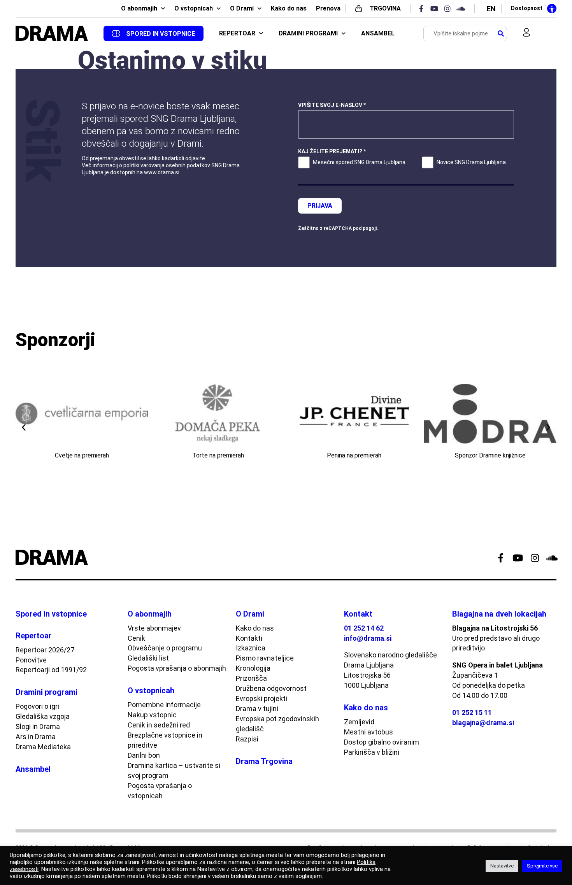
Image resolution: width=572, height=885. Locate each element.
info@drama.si (367, 638)
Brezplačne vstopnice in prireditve (165, 740)
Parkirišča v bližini (371, 752)
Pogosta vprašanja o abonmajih (177, 668)
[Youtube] (436, 8)
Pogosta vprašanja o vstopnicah (160, 791)
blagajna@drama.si (483, 723)
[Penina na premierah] (354, 413)
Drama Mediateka (43, 747)
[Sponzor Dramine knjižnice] (490, 413)
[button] (23, 427)
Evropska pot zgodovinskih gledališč (277, 724)
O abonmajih (139, 8)
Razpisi (247, 739)
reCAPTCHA (338, 228)
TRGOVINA (385, 8)
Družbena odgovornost (271, 688)
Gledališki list (148, 658)
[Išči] (500, 33)
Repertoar (34, 635)
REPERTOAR (237, 33)
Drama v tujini (257, 708)
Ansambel (33, 769)
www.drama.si (161, 172)
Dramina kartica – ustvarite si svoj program (174, 770)
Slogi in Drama (38, 726)
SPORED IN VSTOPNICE (160, 33)
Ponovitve (31, 660)
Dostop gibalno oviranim (381, 742)
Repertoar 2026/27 (45, 650)
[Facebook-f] (423, 8)
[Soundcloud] (463, 8)
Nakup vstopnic (152, 715)
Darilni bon (144, 755)
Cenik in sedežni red (159, 725)
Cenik (136, 638)
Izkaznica (250, 648)
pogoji (370, 228)
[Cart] (543, 33)
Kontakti (249, 638)
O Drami (242, 8)
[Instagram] (449, 8)
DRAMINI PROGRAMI (308, 33)
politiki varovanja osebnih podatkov (166, 165)
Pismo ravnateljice (265, 658)
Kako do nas (289, 8)
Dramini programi (46, 692)
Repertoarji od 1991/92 (51, 670)
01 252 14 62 (364, 628)
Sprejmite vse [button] (542, 866)
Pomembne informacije (164, 705)
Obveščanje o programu (165, 648)
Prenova (328, 8)
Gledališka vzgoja (43, 716)
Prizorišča (251, 678)
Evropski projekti (261, 698)
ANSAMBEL (378, 33)
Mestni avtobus (368, 732)
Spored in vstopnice (51, 614)
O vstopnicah (193, 8)
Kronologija (253, 668)
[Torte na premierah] (218, 413)
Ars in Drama (36, 737)
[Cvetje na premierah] (82, 413)
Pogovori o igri (37, 706)
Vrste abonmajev (154, 628)
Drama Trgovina (264, 761)
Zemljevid (359, 722)
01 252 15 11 (472, 712)
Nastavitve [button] (502, 866)
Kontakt (358, 614)
